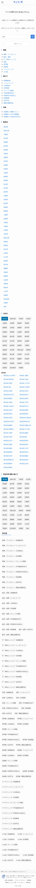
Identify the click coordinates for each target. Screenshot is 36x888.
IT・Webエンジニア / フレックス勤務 (14, 661)
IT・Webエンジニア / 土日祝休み (12, 650)
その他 (6, 72)
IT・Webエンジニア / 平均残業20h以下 (14, 666)
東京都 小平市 (24, 402)
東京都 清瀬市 (24, 433)
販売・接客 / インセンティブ (11, 598)
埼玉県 (6, 138)
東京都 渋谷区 (8, 437)
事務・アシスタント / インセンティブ (14, 545)
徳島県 (6, 261)
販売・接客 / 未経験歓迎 (9, 593)
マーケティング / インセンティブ (12, 787)
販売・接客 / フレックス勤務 (11, 614)
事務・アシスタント (10, 54)
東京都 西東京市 (9, 460)
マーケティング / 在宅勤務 (10, 797)
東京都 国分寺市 (9, 394)
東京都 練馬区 (8, 452)
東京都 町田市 (24, 440)
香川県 (6, 264)
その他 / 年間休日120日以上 (11, 855)
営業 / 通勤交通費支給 (21, 713)
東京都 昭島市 (24, 414)
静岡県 (6, 207)
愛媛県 (6, 268)
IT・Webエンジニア (10, 59)
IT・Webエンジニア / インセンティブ (14, 645)
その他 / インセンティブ (25, 834)
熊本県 (6, 287)
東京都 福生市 (24, 444)
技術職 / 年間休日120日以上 (11, 771)
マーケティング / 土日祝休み (11, 792)
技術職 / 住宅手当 (7, 776)
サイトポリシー (21, 882)
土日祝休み (7, 85)
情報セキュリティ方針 (10, 882)
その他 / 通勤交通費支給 (23, 860)
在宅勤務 (6, 88)
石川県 (6, 188)
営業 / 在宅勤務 (21, 698)
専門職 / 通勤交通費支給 (23, 745)
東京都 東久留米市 (25, 417)
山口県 (6, 257)
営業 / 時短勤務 (26, 708)
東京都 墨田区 (8, 398)
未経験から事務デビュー (11, 112)
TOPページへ (18, 44)
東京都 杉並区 (8, 417)
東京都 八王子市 (25, 383)
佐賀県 (6, 280)
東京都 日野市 (8, 414)
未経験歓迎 (7, 80)
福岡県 (6, 276)
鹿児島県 (6, 299)
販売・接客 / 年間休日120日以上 (12, 624)
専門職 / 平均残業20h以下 (10, 734)
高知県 (6, 272)
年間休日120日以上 (10, 95)
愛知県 (6, 211)
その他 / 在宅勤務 (22, 839)
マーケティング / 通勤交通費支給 (12, 829)
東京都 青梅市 (8, 467)
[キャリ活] (18, 2)
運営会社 (28, 882)
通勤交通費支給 (8, 103)
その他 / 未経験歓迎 (8, 834)
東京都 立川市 (24, 448)
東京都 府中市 (24, 406)
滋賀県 (6, 218)
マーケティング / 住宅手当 (10, 823)
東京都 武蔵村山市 (25, 425)
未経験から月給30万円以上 (12, 117)
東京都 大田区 (8, 402)
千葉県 (6, 134)
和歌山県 (6, 238)
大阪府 (6, 226)
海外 (5, 306)
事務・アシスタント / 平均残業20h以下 (14, 566)
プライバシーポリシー (20, 880)
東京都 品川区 (24, 391)
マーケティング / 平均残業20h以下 (13, 808)
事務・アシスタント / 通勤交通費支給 (14, 587)
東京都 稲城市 (8, 448)
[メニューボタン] (2, 2)
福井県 (6, 192)
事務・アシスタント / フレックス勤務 (14, 561)
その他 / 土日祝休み (8, 839)
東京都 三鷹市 (24, 375)
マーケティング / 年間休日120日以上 (13, 813)
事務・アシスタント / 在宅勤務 (12, 556)
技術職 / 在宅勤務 (22, 755)
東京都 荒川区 (8, 456)
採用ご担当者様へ (9, 880)
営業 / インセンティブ (23, 692)
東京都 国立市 (24, 394)
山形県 (6, 173)
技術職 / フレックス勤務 (9, 761)
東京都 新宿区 (24, 410)
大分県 (6, 291)
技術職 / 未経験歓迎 (8, 750)
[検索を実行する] (33, 37)
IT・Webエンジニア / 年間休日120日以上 (15, 671)
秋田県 (6, 169)
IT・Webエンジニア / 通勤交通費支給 (14, 687)
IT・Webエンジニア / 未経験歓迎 (12, 640)
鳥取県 (6, 241)
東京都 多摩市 (24, 398)
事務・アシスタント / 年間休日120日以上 (15, 572)
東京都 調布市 (24, 460)
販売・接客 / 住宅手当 (26, 629)
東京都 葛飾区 (24, 456)
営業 (5, 62)
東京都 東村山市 (25, 421)
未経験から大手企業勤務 (11, 114)
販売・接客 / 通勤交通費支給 (11, 635)
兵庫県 (6, 230)
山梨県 (6, 196)
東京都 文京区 (8, 410)
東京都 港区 (23, 437)
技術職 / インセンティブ (25, 750)
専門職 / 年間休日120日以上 (11, 740)
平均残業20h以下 (9, 93)
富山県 (6, 184)
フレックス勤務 (8, 90)
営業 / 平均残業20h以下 (26, 703)
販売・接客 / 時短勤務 (9, 629)
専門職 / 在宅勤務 (22, 724)
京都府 (6, 222)
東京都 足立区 (24, 463)
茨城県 (6, 142)
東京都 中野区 (8, 383)
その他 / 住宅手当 (7, 860)
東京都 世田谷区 (9, 379)
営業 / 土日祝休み (7, 698)
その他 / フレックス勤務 (9, 844)
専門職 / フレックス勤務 (9, 729)
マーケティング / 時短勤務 (10, 818)
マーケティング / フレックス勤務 (12, 802)
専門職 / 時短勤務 (28, 740)
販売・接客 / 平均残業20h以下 (11, 619)
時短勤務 (6, 98)
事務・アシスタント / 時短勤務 (12, 577)
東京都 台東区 (8, 391)
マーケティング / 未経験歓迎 (11, 782)
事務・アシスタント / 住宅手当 (12, 582)
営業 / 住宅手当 (7, 713)
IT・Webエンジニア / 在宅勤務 (12, 656)
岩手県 (6, 161)
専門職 (6, 64)
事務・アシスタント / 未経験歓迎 (12, 540)
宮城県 (6, 165)
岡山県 (6, 249)
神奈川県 (6, 131)
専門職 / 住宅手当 (7, 745)
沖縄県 (6, 303)
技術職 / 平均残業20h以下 (10, 766)
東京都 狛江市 (8, 440)
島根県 (6, 245)
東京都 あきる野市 (9, 375)
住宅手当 (6, 100)
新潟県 (6, 180)
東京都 (6, 127)
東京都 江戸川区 (25, 429)
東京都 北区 (7, 387)
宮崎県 (6, 295)
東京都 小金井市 (9, 406)
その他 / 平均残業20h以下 (10, 850)
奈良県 (6, 234)
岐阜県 (6, 203)
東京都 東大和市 (9, 421)
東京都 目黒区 (8, 444)
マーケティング (8, 69)
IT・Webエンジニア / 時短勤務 (12, 677)
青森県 (6, 157)
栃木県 (6, 146)
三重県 (6, 215)
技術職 (6, 67)
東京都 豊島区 (8, 463)
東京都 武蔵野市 (9, 429)
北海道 (6, 153)
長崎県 (6, 283)
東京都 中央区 (24, 379)
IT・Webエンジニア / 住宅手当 (12, 682)
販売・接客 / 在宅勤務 (9, 608)
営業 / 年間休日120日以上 (10, 708)
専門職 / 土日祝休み (8, 724)
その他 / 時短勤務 (28, 855)
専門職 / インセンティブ (25, 719)
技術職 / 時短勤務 (28, 771)
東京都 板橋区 (8, 425)
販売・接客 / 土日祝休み (9, 603)
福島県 (6, 176)
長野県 (6, 199)
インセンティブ (8, 83)
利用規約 (29, 880)
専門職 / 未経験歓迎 (8, 719)
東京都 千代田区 (25, 387)
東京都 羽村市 (24, 452)
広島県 (6, 253)
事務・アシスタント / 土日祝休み (12, 551)
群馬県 (6, 150)
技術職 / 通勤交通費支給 (23, 776)
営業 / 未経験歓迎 (7, 692)
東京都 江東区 (8, 433)
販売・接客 (7, 57)
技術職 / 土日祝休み (8, 755)
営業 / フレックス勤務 (9, 703)
